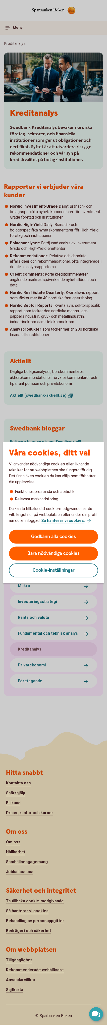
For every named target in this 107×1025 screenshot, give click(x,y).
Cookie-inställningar (54, 570)
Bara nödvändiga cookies (53, 553)
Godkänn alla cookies (53, 536)
